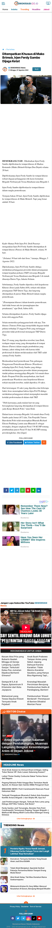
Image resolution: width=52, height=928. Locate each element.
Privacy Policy (15, 906)
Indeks (14, 9)
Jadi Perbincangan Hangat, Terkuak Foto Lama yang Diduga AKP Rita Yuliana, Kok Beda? (25, 803)
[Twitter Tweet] (11, 490)
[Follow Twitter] (18, 918)
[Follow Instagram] (28, 918)
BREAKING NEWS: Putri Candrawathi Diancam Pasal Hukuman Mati (25, 790)
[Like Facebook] (12, 918)
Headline (36, 9)
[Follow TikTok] (34, 918)
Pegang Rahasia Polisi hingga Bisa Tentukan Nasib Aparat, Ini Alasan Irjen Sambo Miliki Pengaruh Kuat (25, 783)
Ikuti (36, 69)
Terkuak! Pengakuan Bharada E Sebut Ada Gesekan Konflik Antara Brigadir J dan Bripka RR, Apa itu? (25, 796)
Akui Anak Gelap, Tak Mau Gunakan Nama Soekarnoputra (28, 878)
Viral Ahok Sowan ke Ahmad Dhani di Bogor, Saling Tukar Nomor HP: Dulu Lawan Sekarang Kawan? (25, 771)
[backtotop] (26, 903)
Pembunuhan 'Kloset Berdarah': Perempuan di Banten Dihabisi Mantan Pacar (38, 700)
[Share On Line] (33, 490)
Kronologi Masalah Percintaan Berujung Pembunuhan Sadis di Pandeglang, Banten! (38, 686)
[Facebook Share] (6, 490)
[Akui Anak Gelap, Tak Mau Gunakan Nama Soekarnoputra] (4, 879)
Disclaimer (25, 906)
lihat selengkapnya (25, 819)
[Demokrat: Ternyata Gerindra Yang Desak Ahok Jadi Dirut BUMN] (4, 861)
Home (5, 9)
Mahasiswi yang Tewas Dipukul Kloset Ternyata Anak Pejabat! (13, 700)
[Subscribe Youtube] (39, 918)
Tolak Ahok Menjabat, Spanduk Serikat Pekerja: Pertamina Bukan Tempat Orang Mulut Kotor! (28, 870)
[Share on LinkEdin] (38, 490)
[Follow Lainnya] (43, 442)
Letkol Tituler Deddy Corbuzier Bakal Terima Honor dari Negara (25, 777)
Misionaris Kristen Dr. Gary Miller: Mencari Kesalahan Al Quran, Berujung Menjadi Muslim (30, 887)
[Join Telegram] (23, 918)
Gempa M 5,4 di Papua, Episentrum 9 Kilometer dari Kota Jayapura (12, 686)
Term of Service (35, 906)
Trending (24, 9)
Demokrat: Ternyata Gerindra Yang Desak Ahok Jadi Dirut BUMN (28, 860)
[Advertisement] (26, 27)
